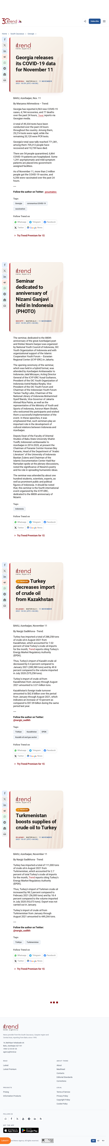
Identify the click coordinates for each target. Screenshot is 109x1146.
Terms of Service (63, 1092)
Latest (6, 1065)
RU (103, 1141)
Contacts (60, 1073)
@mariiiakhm (50, 192)
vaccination (20, 209)
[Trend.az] (12, 21)
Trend (41, 115)
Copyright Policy (63, 1100)
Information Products (12, 1096)
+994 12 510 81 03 (10, 1049)
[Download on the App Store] (11, 1130)
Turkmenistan (33, 942)
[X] (17, 1119)
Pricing (6, 1092)
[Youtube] (23, 1119)
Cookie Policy (62, 1104)
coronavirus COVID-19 (36, 203)
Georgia (18, 203)
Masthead (61, 1069)
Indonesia (19, 509)
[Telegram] (29, 1119)
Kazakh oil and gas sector (26, 737)
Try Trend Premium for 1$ (31, 235)
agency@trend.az (9, 1052)
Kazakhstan (32, 732)
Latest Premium (9, 1069)
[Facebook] (11, 1119)
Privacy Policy (62, 1096)
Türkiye (18, 732)
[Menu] (104, 21)
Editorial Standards (64, 1077)
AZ (98, 1141)
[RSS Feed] (40, 1119)
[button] (4, 39)
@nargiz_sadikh (21, 720)
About (59, 1065)
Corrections (61, 1081)
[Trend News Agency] (10, 1027)
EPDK (44, 732)
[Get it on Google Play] (30, 1130)
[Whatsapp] (5, 1119)
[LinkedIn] (34, 1119)
